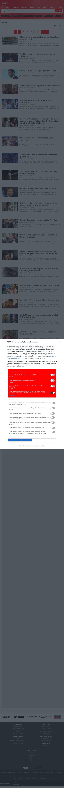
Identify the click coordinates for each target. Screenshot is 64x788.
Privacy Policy (41, 446)
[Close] (60, 342)
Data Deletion (22, 446)
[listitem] (32, 371)
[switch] (52, 375)
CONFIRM (20, 440)
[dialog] (32, 394)
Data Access (32, 446)
